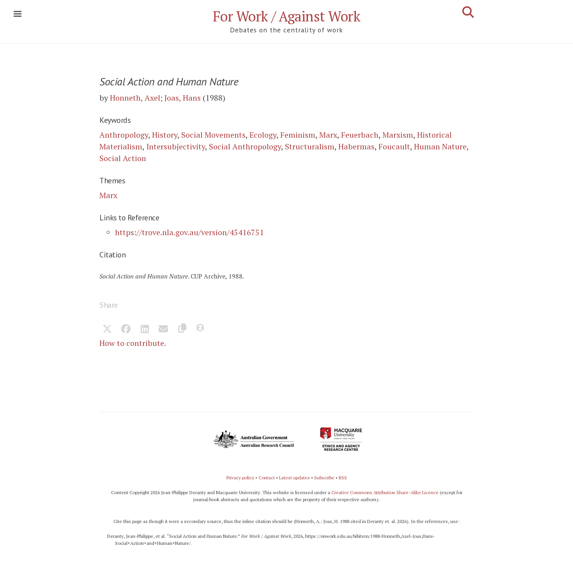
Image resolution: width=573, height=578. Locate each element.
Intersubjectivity (175, 146)
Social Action (122, 158)
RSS (343, 477)
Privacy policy (240, 477)
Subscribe (324, 477)
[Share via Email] (163, 329)
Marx (328, 134)
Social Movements (213, 134)
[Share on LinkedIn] (144, 329)
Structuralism (309, 146)
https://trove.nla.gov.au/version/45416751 (189, 232)
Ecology (262, 134)
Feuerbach (359, 134)
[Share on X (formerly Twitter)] (107, 329)
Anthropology (123, 134)
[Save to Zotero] (201, 329)
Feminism (297, 134)
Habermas (356, 146)
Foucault (394, 146)
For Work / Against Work (287, 16)
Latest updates (294, 477)
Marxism (397, 134)
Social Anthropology (245, 146)
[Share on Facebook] (126, 329)
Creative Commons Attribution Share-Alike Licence (385, 492)
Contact (266, 477)
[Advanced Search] (468, 12)
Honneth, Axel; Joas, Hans (155, 97)
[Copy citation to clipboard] (182, 329)
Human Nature (440, 146)
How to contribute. (132, 343)
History (164, 134)
